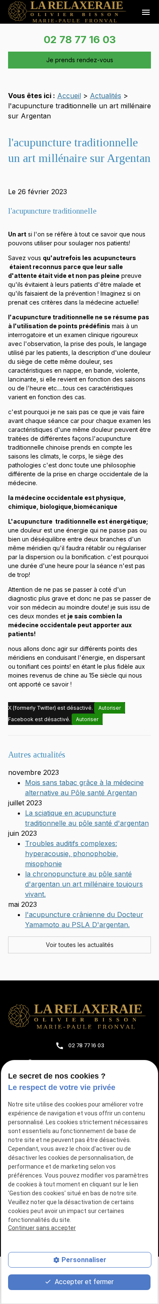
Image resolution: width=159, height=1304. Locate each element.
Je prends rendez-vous (79, 59)
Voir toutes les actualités (80, 944)
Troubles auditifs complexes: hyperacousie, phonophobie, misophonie (71, 853)
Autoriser (109, 708)
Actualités (105, 95)
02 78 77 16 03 (80, 39)
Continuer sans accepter (42, 1227)
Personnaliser (83, 1260)
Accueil (69, 95)
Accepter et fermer (83, 1282)
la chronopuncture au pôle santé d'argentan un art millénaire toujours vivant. (84, 884)
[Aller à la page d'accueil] (79, 1016)
